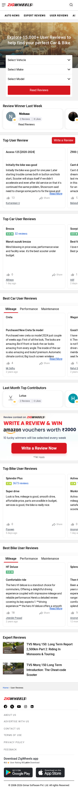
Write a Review (63, 140)
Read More (56, 193)
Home (6, 688)
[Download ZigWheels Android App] (18, 772)
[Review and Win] (39, 436)
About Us (10, 715)
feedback (10, 749)
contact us (12, 728)
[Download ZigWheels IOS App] (50, 772)
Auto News (12, 15)
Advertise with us (16, 721)
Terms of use (13, 735)
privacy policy (14, 742)
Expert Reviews (34, 15)
